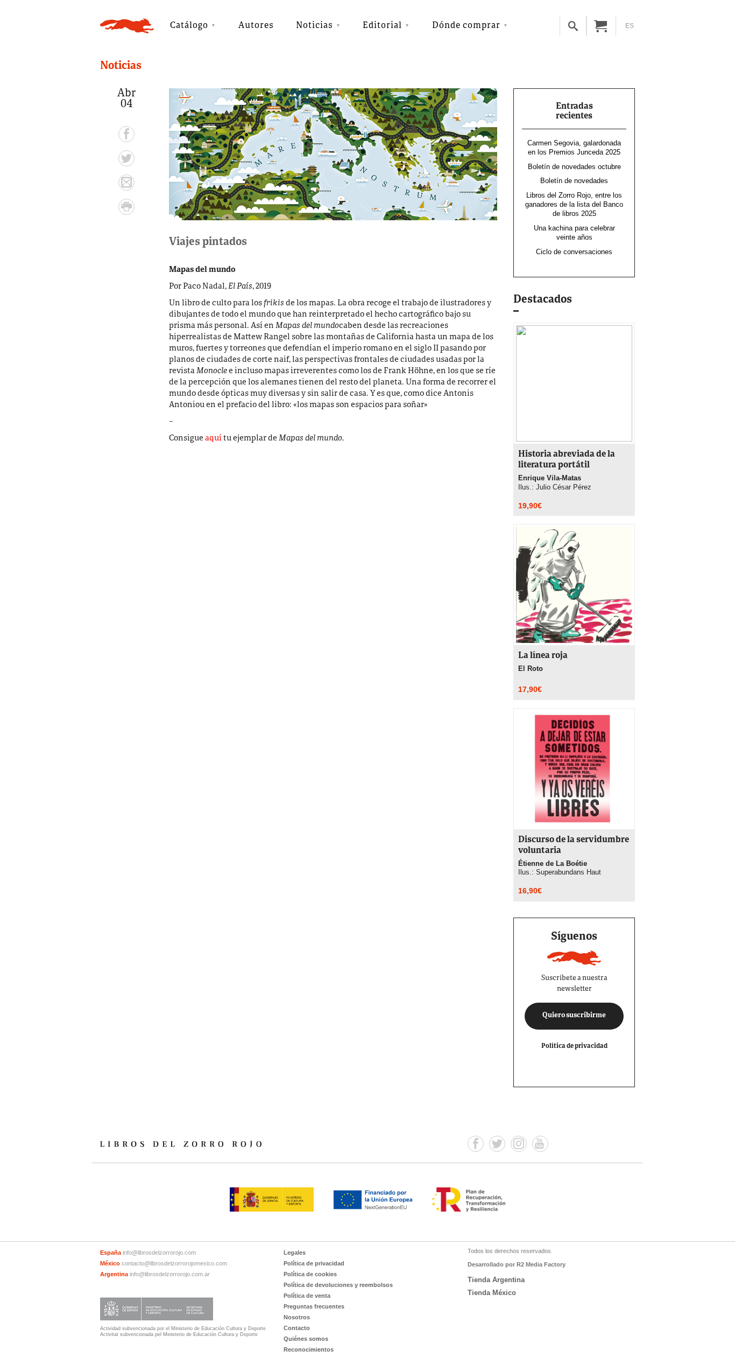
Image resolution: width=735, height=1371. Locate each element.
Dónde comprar (466, 25)
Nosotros (297, 1317)
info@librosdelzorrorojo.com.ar (170, 1274)
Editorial (382, 25)
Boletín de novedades (574, 181)
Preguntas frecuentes (314, 1306)
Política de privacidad (574, 1046)
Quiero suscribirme (574, 1015)
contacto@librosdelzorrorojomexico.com (174, 1263)
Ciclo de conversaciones (574, 252)
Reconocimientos (309, 1349)
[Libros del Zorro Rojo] (127, 26)
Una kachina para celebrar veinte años (574, 232)
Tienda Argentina (496, 1280)
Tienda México (492, 1293)
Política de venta (307, 1295)
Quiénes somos (306, 1338)
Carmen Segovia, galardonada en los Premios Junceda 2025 (574, 147)
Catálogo (189, 25)
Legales (295, 1252)
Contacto (297, 1328)
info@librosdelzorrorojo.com (159, 1252)
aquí (213, 438)
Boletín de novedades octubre (574, 167)
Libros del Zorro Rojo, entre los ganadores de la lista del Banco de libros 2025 (574, 204)
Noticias (314, 25)
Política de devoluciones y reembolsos (338, 1285)
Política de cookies (310, 1274)
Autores (256, 25)
